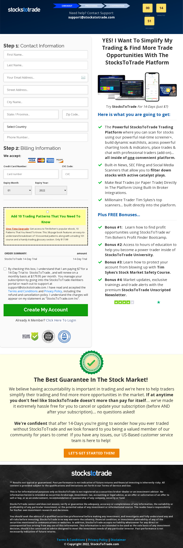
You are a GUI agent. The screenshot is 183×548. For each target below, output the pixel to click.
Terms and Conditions (23, 291)
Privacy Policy (53, 291)
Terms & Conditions (71, 540)
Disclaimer (118, 540)
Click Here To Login (61, 320)
